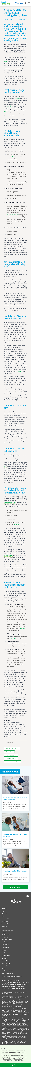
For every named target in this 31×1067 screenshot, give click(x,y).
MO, (20, 985)
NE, (5, 986)
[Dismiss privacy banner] (29, 1047)
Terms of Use (18, 1059)
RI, (27, 986)
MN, (18, 985)
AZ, (7, 983)
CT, (13, 983)
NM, (12, 986)
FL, (19, 983)
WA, (17, 988)
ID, (27, 983)
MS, (23, 985)
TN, (7, 988)
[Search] (25, 3)
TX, (9, 988)
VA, (13, 988)
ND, (3, 986)
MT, (25, 985)
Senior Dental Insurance (11, 755)
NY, (17, 986)
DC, (15, 983)
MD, (11, 985)
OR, (23, 986)
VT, (15, 988)
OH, (19, 986)
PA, (26, 986)
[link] (5, 61)
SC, (3, 988)
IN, (2, 985)
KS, (4, 985)
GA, (21, 983)
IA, (25, 983)
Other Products (9, 751)
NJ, (9, 986)
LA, (8, 985)
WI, (19, 988)
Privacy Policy (7, 1059)
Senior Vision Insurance (11, 758)
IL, (28, 983)
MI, (15, 985)
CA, (9, 983)
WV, (22, 988)
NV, (14, 986)
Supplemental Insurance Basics (12, 761)
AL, (3, 983)
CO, (11, 983)
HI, (23, 983)
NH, (7, 986)
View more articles (15, 887)
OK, (21, 986)
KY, (6, 985)
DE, (17, 983)
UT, (11, 988)
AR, (5, 983)
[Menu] (29, 3)
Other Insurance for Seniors (12, 748)
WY (24, 988)
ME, (13, 985)
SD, (5, 988)
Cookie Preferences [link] (7, 973)
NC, (27, 985)
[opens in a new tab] (27, 897)
